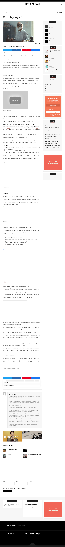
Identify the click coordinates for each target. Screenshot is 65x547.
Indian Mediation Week (32, 8)
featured (58, 134)
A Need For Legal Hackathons (12, 449)
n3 (49, 40)
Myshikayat (6, 145)
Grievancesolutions (8, 224)
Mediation (48, 141)
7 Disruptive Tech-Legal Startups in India (54, 51)
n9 (45, 86)
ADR (46, 125)
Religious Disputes (49, 145)
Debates (24, 8)
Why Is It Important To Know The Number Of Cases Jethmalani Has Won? (54, 56)
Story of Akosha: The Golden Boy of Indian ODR (33, 436)
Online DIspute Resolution (49, 143)
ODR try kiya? (9, 454)
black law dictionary (56, 127)
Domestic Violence (53, 134)
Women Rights (54, 149)
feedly (45, 136)
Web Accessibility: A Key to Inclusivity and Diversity (53, 26)
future (52, 136)
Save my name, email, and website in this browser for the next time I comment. (15, 488)
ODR (57, 141)
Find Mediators (14, 0)
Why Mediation (8, 0)
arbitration (46, 127)
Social (46, 147)
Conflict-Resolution (51, 131)
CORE (5, 281)
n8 (45, 88)
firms (47, 136)
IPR (55, 136)
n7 (45, 90)
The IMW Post (10, 533)
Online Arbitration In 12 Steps (54, 69)
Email (17, 481)
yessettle (6, 382)
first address (49, 136)
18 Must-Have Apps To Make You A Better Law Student (11, 437)
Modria (8, 127)
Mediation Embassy (21, 0)
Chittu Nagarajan (33, 126)
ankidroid (55, 125)
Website (30, 481)
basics (53, 127)
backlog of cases (51, 127)
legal (55, 138)
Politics (55, 143)
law (57, 136)
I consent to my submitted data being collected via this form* (52, 109)
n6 (49, 29)
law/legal (48, 138)
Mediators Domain (42, 8)
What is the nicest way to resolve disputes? (54, 66)
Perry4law (11, 129)
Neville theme (57, 533)
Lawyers (52, 138)
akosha (53, 125)
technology (57, 147)
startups (54, 147)
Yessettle (6, 193)
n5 (49, 33)
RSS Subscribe (59, 12)
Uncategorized (5, 43)
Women (50, 149)
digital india (46, 134)
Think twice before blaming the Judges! (34, 454)
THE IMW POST (32, 4)
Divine (49, 134)
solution (50, 147)
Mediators (54, 141)
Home (4, 0)
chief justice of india (52, 128)
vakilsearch (47, 149)
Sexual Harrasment (56, 145)
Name (4, 481)
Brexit (46, 128)
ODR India (15, 131)
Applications (57, 125)
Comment (4, 466)
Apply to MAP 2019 (29, 0)
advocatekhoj (50, 125)
